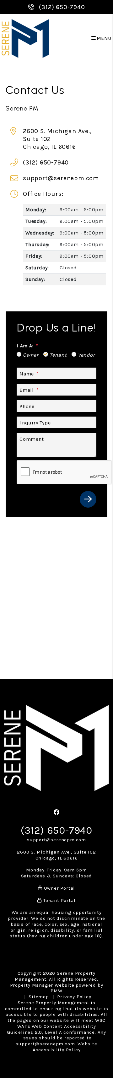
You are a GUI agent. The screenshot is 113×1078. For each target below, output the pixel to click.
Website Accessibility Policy (65, 1047)
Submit (88, 499)
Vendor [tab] (86, 355)
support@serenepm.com (61, 178)
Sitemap (39, 997)
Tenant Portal (58, 900)
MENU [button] (103, 38)
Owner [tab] (31, 355)
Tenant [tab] (58, 355)
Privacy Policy (74, 997)
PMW (56, 991)
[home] (25, 38)
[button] (56, 812)
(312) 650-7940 (62, 7)
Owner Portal (58, 888)
